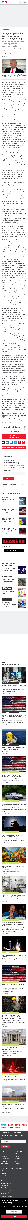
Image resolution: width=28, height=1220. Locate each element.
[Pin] (19, 442)
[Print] (3, 442)
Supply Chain (5, 772)
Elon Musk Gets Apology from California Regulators (14, 955)
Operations (6, 565)
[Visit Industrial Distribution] (3, 1127)
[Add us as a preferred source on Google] (23, 442)
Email (2, 1138)
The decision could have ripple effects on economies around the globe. (13, 1052)
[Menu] (24, 2)
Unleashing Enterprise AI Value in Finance (9, 604)
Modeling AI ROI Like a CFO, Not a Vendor (14, 685)
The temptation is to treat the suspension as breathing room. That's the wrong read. (14, 779)
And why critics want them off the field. (12, 899)
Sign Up (5, 1146)
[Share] (7, 442)
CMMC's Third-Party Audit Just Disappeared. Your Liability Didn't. (9, 530)
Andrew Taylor (14, 54)
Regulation (6, 29)
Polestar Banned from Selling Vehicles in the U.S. (14, 804)
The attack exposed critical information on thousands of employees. (13, 1080)
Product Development (6, 588)
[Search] (20, 2)
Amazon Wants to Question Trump (8, 569)
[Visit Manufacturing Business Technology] (17, 1127)
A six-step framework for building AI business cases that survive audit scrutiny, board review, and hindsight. (13, 689)
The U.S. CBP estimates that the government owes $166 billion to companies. (14, 870)
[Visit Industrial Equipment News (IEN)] (17, 1124)
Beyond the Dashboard (8, 499)
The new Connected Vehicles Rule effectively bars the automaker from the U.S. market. (14, 809)
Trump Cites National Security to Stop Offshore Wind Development (8, 519)
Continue (14, 1216)
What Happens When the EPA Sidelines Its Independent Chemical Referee (13, 896)
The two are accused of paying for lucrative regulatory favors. (14, 1109)
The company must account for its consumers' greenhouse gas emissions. (13, 839)
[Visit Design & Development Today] (3, 1124)
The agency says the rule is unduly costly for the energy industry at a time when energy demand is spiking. (13, 929)
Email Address (7, 470)
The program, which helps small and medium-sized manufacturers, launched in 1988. (13, 1022)
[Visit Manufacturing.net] (10, 1127)
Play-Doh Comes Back (8, 592)
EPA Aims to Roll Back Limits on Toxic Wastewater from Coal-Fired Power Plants (13, 924)
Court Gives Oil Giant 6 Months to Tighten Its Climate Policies (12, 835)
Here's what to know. (7, 751)
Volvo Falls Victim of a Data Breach (12, 1077)
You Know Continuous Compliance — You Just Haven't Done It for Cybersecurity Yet (9, 509)
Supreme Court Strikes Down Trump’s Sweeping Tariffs (13, 1048)
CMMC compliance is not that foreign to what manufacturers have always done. (13, 721)
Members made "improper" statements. (13, 959)
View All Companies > (14, 550)
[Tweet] (15, 442)
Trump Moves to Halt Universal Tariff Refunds (13, 866)
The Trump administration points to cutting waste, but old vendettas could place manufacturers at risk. (13, 989)
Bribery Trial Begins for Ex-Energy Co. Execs (13, 1105)
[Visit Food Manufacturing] (10, 1124)
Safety (4, 801)
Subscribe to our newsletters (14, 436)
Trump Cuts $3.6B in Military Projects (9, 580)
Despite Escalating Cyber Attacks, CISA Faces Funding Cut (13, 985)
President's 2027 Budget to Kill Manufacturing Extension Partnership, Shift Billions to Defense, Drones (13, 1017)
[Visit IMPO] (24, 1124)
